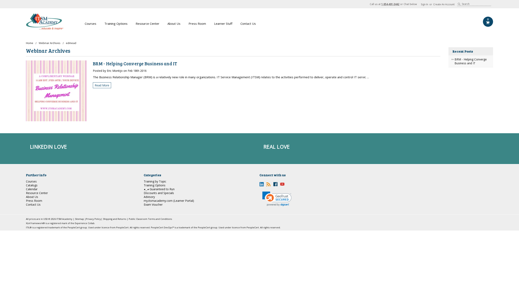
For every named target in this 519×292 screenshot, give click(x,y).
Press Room (197, 23)
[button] (277, 198)
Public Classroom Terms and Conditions (150, 218)
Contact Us (248, 23)
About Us (173, 23)
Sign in (424, 4)
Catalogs (32, 185)
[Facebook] (275, 184)
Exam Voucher (153, 204)
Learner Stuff (223, 23)
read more (102, 85)
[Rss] (268, 184)
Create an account (444, 4)
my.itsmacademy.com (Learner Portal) (169, 201)
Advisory (149, 197)
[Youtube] (282, 184)
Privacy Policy (93, 218)
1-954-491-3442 (390, 4)
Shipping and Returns (114, 218)
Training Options (116, 23)
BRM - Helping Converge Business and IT (471, 61)
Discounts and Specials (159, 193)
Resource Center (147, 23)
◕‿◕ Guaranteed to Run (159, 189)
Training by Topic (155, 181)
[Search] (459, 4)
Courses (90, 23)
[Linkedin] (262, 184)
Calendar (32, 189)
